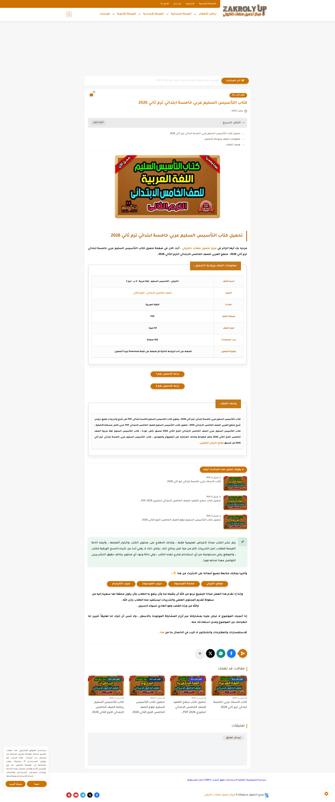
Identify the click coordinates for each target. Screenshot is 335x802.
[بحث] (69, 14)
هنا (162, 632)
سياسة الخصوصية (256, 780)
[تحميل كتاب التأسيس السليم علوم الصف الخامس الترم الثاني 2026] (235, 522)
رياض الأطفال (207, 14)
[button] (231, 653)
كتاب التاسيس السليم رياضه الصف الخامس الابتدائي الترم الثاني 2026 (108, 707)
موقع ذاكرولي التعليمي (212, 443)
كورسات (104, 14)
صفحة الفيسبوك (184, 584)
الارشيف (190, 4)
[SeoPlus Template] (267, 795)
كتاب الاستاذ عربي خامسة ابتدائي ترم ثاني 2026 (194, 481)
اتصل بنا (165, 4)
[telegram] (82, 795)
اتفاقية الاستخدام (236, 780)
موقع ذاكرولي (214, 584)
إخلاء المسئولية (195, 780)
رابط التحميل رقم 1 (167, 374)
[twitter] (89, 795)
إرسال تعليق (233, 738)
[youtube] (76, 795)
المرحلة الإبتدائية (181, 14)
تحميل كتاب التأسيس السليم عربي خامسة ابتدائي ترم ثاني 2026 (205, 133)
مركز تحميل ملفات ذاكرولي (199, 248)
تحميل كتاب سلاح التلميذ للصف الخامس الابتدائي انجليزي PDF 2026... (180, 501)
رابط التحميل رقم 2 (167, 386)
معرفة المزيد (15, 784)
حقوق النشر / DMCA (215, 780)
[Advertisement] (167, 48)
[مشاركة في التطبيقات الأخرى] (200, 653)
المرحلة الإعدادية (153, 14)
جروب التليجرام (121, 584)
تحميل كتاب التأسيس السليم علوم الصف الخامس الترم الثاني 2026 (181, 520)
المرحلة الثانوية (126, 14)
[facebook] (96, 795)
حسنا (36, 784)
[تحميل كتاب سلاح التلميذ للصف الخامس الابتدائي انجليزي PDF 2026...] (235, 502)
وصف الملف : (232, 145)
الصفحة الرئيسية (207, 4)
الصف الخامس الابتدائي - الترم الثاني (152, 293)
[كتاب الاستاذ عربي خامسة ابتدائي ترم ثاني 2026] (235, 483)
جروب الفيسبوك (152, 584)
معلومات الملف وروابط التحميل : (221, 139)
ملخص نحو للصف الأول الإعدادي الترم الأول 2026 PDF (188, 80)
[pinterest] (69, 795)
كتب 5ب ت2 (238, 95)
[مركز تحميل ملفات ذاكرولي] (245, 10)
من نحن (177, 4)
